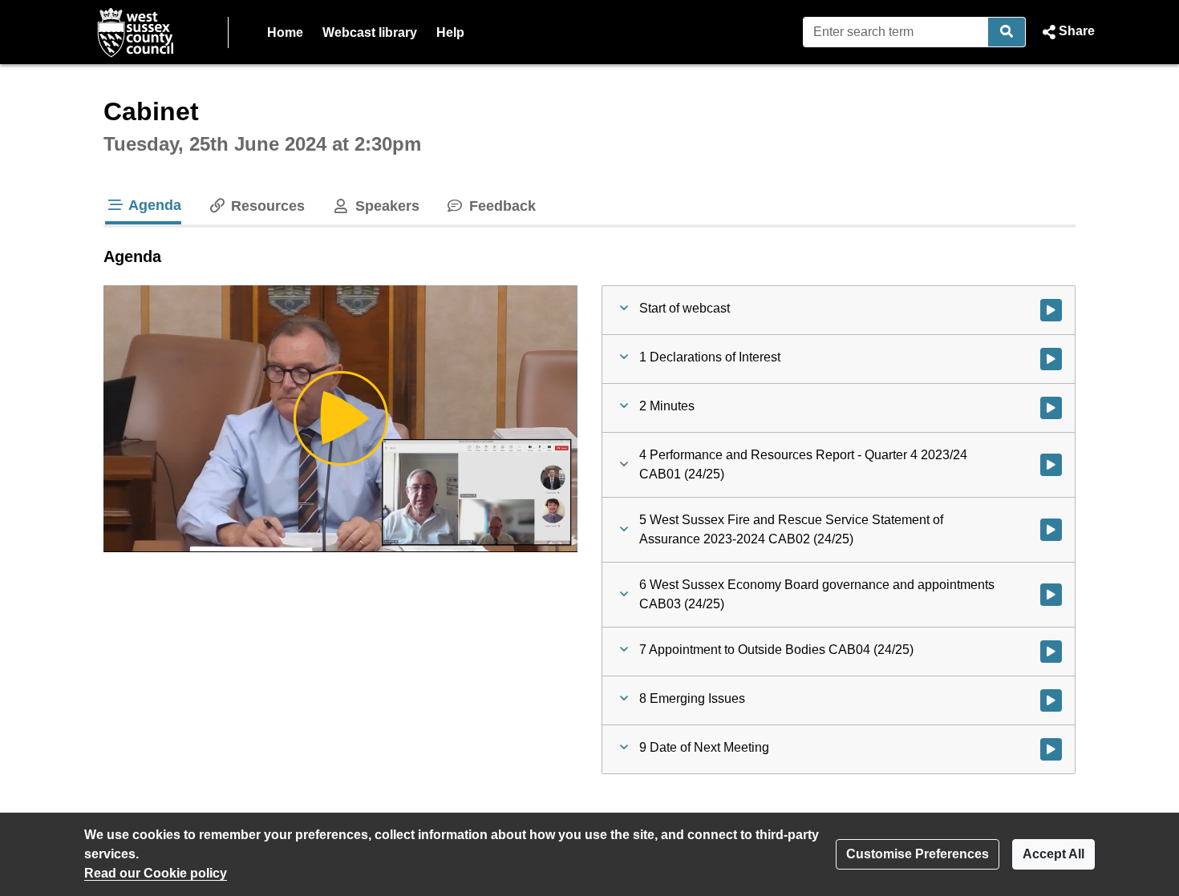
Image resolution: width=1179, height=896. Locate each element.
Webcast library (369, 32)
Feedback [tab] (500, 206)
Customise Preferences (917, 854)
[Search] (1007, 32)
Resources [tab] (266, 206)
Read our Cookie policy (155, 873)
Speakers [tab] (385, 206)
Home (285, 32)
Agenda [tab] (153, 205)
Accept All (1053, 854)
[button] (1067, 32)
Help (450, 32)
